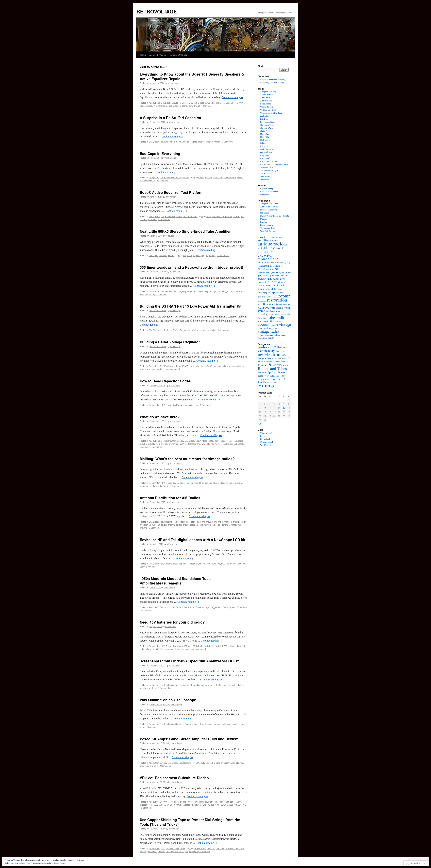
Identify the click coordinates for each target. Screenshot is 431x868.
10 (265, 407)
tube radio (276, 317)
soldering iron (164, 851)
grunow (275, 272)
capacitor (202, 141)
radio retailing (263, 296)
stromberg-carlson (273, 311)
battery (238, 646)
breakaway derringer (207, 291)
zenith (271, 337)
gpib (210, 684)
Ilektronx (264, 143)
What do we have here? (160, 416)
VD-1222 (229, 804)
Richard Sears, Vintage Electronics (274, 164)
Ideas (263, 361)
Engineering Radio (267, 121)
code (196, 404)
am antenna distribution (221, 521)
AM (188, 330)
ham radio (261, 282)
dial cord (211, 848)
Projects (163, 255)
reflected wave (213, 443)
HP (215, 563)
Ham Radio (271, 358)
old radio (280, 285)
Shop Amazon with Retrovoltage (273, 79)
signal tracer (234, 482)
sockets (236, 216)
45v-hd (219, 646)
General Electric (264, 272)
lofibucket (196, 723)
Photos (262, 365)
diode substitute (221, 801)
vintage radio (268, 331)
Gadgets (181, 291)
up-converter (264, 321)
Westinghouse (262, 338)
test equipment (280, 314)
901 (206, 102)
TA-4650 (153, 804)
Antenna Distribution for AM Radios (170, 497)
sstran (203, 330)
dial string (230, 848)
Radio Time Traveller (268, 161)
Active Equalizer (269, 237)
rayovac (169, 649)
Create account (266, 432)
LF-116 (272, 285)
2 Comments (156, 446)
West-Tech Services (268, 230)
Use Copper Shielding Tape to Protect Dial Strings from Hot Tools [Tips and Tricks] (190, 822)
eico (259, 266)
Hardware (282, 358)
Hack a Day (265, 134)
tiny (214, 255)
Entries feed (265, 438)
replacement (262, 301)
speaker (241, 443)
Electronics (170, 102)
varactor (179, 804)
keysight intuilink (236, 684)
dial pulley (220, 848)
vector (236, 723)
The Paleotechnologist (269, 170)
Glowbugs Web (266, 128)
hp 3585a (217, 684)
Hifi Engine (265, 212)
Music (283, 361)
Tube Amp (242, 607)
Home (143, 54)
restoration (160, 105)
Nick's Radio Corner (268, 149)
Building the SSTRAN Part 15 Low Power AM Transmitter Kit (190, 306)
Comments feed (266, 441)
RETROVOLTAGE (156, 11)
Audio (151, 102)
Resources (184, 521)
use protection (191, 851)
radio (283, 292)
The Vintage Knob (267, 227)
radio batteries (158, 649)
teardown (239, 291)
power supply (262, 292)
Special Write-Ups (178, 54)
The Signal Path (266, 173)
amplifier (197, 255)
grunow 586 (285, 272)
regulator (231, 366)
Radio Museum (266, 224)
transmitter (211, 330)
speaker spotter (283, 307)
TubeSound (264, 179)
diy (203, 255)
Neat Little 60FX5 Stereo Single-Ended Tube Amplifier (185, 231)
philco (274, 288)
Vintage (192, 102)
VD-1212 (202, 804)
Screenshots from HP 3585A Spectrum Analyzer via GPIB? (189, 660)
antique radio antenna (193, 524)
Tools (182, 848)
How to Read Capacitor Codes (165, 380)
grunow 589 (263, 275)
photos (280, 289)
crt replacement (206, 563)
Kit (198, 330)
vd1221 (238, 804)
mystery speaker (176, 443)
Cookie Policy (59, 862)
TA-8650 (171, 804)
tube (288, 314)
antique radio (271, 243)
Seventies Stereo (266, 167)
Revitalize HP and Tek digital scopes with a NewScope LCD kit (192, 539)
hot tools (240, 848)
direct (142, 443)
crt (197, 563)
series (233, 801)
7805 (185, 366)
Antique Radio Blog (268, 91)
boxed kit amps (236, 762)
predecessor (190, 443)
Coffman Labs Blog (268, 109)
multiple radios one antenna (217, 524)
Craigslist (278, 262)
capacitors (218, 177)
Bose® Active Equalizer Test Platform (172, 192)
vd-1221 (220, 804)
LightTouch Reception (269, 191)
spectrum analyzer (148, 687)
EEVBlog (264, 118)
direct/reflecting (153, 443)
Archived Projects (158, 54)
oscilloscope (207, 723)
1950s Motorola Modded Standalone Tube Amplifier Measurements (175, 581)
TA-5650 (162, 804)
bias (205, 801)
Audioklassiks (266, 100)
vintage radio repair (159, 485)
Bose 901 (230, 102)
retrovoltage (173, 83)
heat (202, 366)
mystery (164, 443)
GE (277, 269)
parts (215, 366)
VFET (244, 804)
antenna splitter (175, 524)
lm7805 (208, 366)
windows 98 (149, 180)
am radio (152, 524)
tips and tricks (177, 851)
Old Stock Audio (267, 152)
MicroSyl (264, 146)
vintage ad (263, 327)
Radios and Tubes (172, 141)
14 (284, 407)
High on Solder (266, 140)
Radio (175, 330)
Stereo (185, 102)
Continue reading (232, 97)
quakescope (226, 723)
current (192, 366)
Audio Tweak (265, 97)
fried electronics (266, 269)
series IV (170, 105)
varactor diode (190, 804)
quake (217, 723)
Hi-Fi (178, 102)
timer (142, 294)
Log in (263, 435)
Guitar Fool (265, 131)
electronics (240, 102)
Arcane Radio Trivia (268, 94)
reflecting (225, 443)
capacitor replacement (268, 256)
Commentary (166, 291)
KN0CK (261, 285)
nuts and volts (151, 765)
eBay (288, 262)
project (208, 255)
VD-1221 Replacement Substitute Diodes (174, 777)
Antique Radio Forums (269, 203)
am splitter (162, 524)
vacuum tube (268, 324)
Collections (154, 291)
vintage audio (273, 328)
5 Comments (223, 255)
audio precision (205, 177)
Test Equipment (182, 177)
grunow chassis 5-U (279, 275)
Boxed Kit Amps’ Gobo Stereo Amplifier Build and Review (189, 738)
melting (143, 851)
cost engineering (265, 262)
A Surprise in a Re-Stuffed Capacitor (170, 117)
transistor (152, 219)
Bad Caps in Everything (160, 153)
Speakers (144, 446)
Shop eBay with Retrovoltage (272, 82)
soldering (286, 304)
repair (152, 105)
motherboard (230, 177)
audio (286, 245)
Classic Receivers (267, 106)
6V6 (259, 237)
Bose (157, 102)
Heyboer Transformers (269, 209)
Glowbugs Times (267, 124)
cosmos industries (234, 440)
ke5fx (225, 684)
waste (159, 369)
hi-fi (270, 281)
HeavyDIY (264, 137)
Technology (187, 105)
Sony (239, 801)
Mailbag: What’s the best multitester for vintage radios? (187, 458)
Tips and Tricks (172, 848)
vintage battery (181, 649)
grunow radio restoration (271, 278)
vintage (196, 105)
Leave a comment (171, 369)
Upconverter (275, 321)
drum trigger (223, 291)
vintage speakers (265, 334)
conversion (217, 216)
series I (233, 443)
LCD (223, 563)
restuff (210, 141)
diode (210, 801)
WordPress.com (266, 445)
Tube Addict (265, 176)
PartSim (263, 221)
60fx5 (189, 255)
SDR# (269, 304)
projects (222, 366)
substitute (144, 804)
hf (266, 282)
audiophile (214, 102)
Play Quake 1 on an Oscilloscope (168, 699)
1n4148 (190, 801)
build (193, 330)
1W (184, 255)
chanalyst (213, 482)
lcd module (231, 563)
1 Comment (207, 105)
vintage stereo (279, 334)
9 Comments (154, 527)
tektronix (241, 563)
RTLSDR (262, 304)
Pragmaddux (265, 155)
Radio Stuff (264, 158)
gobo (142, 765)
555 (195, 291)
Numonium (264, 194)
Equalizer (144, 105)
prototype (201, 443)
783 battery (229, 646)
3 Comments (228, 141)
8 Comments (146, 807)
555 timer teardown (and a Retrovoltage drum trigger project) (191, 267)
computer (202, 684)
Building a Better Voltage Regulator (170, 341)
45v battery (210, 646)
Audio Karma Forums (269, 206)
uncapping (150, 294)
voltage (152, 369)
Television (274, 375)
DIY (162, 102)
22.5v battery (198, 646)
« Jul (260, 423)
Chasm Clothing (266, 188)
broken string (200, 848)
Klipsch (281, 282)
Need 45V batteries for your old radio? (172, 622)
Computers (154, 177)
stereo (178, 105)
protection (152, 851)
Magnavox (231, 607)
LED (232, 291)
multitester (223, 482)
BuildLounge (265, 103)
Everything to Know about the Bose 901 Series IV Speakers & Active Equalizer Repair (192, 76)
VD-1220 (211, 804)
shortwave (277, 304)
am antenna (203, 521)
